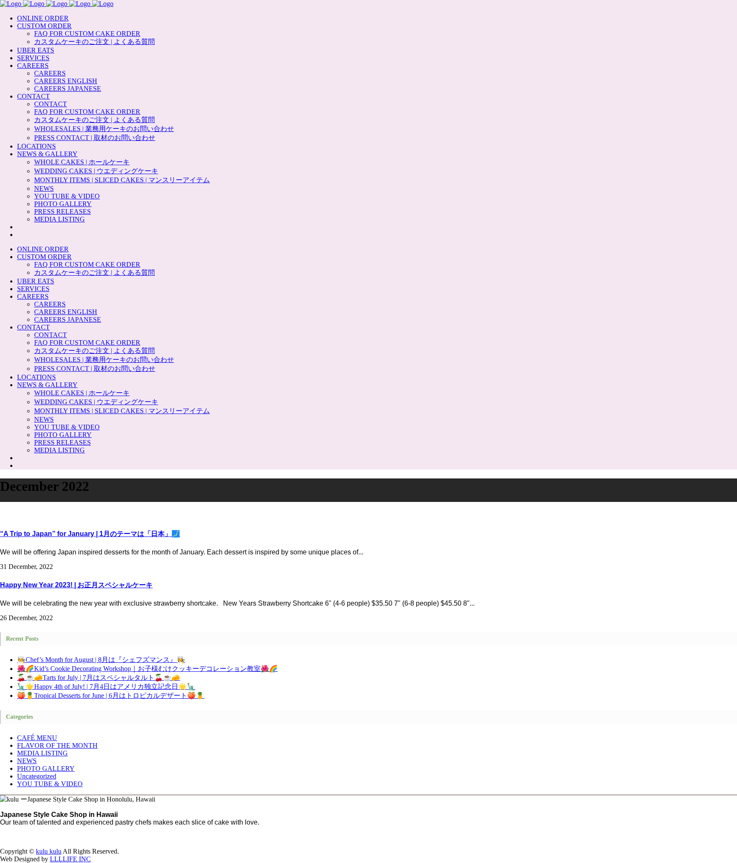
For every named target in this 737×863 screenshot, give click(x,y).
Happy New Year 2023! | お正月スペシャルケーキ (76, 585)
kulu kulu (48, 851)
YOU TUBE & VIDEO (50, 783)
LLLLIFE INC (70, 859)
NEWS (27, 760)
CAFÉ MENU (37, 737)
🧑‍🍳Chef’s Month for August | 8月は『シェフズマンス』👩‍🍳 (101, 659)
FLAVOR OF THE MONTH (57, 745)
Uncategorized (36, 776)
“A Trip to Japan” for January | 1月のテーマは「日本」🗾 (90, 533)
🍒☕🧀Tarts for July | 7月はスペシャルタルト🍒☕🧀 (98, 677)
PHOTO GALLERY (46, 768)
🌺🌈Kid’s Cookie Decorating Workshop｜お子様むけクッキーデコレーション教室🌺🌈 (147, 668)
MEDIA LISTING (42, 753)
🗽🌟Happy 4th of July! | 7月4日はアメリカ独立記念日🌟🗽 (106, 686)
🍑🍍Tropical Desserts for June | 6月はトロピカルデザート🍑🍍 (110, 695)
